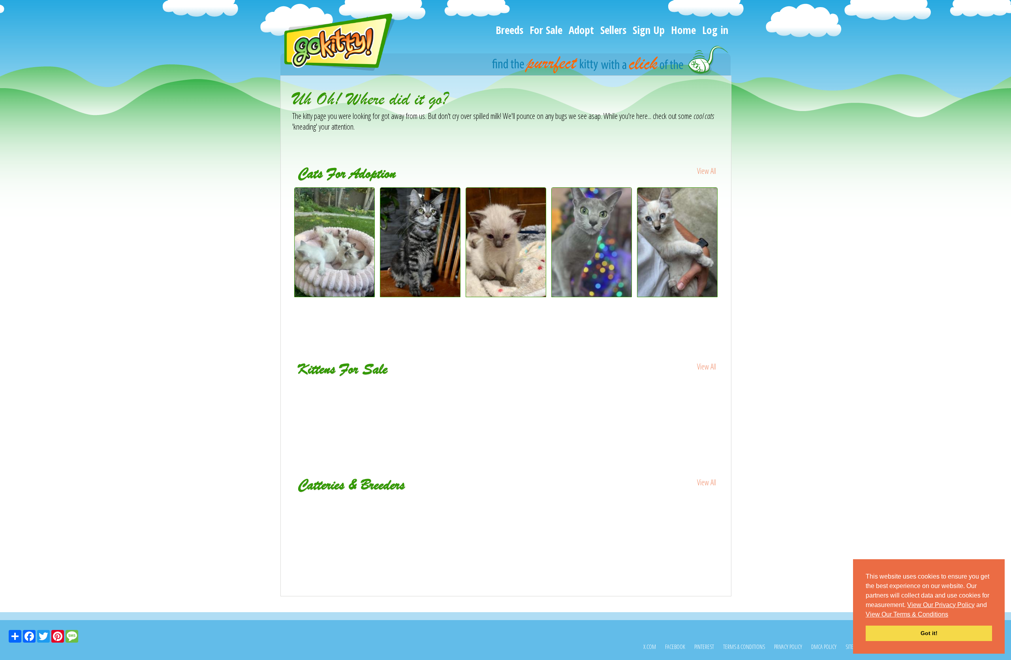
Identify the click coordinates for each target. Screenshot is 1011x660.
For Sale (546, 30)
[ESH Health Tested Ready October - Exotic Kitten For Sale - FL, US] (506, 399)
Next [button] (726, 257)
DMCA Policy (823, 647)
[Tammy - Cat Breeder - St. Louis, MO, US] (363, 504)
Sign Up (649, 30)
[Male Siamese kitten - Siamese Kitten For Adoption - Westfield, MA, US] (677, 294)
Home (683, 30)
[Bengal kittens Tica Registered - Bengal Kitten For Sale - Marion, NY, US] (678, 399)
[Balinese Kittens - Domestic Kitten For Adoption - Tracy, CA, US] (334, 294)
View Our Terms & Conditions (907, 614)
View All (706, 171)
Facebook (675, 647)
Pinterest (704, 647)
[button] (951, 615)
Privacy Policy (788, 647)
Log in (715, 30)
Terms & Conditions (744, 647)
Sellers (613, 30)
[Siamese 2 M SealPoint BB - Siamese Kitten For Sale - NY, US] (592, 399)
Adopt (581, 30)
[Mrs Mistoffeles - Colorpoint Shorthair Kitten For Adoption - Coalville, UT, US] (506, 294)
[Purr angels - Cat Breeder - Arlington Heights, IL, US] (648, 510)
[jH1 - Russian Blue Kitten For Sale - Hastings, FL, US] (421, 394)
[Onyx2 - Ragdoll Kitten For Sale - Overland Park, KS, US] (335, 394)
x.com (649, 647)
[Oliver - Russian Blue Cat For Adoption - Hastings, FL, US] (591, 294)
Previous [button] (286, 257)
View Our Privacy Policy (941, 605)
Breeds (509, 30)
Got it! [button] (929, 633)
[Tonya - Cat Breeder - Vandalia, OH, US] (506, 504)
